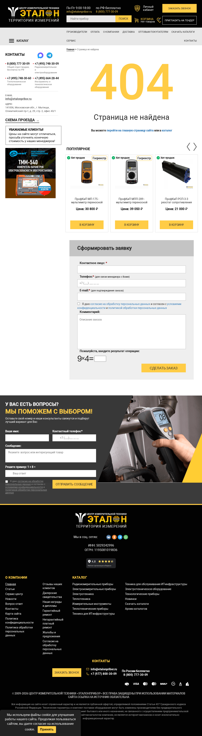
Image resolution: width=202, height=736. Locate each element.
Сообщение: (13, 445)
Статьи (10, 589)
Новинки (131, 598)
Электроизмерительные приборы (94, 589)
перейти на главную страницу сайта (130, 130)
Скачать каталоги (183, 32)
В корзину (86, 224)
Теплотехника (81, 598)
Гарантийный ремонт (51, 612)
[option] (86, 193)
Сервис (71, 40)
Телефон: (105, 276)
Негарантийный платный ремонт (53, 623)
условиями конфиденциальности (24, 487)
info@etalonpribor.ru (79, 11)
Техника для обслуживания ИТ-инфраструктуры (156, 584)
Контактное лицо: (93, 263)
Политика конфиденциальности (19, 620)
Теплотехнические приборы (90, 608)
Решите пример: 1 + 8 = (20, 466)
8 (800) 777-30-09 (107, 11)
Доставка (129, 32)
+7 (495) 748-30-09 (46, 63)
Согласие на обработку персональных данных (52, 647)
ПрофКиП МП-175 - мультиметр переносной (87, 200)
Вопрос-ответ (14, 603)
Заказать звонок (179, 8)
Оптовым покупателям (153, 32)
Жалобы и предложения (51, 634)
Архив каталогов (136, 608)
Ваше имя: (12, 431)
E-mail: (102, 290)
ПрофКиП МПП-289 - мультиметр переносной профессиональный (131, 202)
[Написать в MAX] (40, 55)
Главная (70, 49)
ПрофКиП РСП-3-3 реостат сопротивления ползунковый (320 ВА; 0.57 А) (176, 204)
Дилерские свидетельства (52, 594)
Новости (10, 598)
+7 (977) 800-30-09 (104, 673)
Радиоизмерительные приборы (92, 584)
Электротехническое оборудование (148, 589)
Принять (47, 729)
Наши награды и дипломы (52, 603)
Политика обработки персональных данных (19, 631)
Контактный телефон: (67, 431)
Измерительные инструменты (91, 603)
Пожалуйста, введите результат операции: (110, 351)
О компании (111, 32)
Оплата (95, 32)
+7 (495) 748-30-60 (19, 78)
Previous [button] (189, 147)
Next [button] (195, 147)
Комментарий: (90, 312)
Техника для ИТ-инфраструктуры (93, 613)
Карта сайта (13, 613)
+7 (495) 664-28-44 (46, 78)
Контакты (190, 40)
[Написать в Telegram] (49, 55)
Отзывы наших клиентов (52, 586)
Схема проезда (22, 120)
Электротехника (83, 594)
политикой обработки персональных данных (137, 307)
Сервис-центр (14, 594)
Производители (76, 32)
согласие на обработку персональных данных (120, 304)
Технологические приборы (142, 594)
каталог (167, 130)
